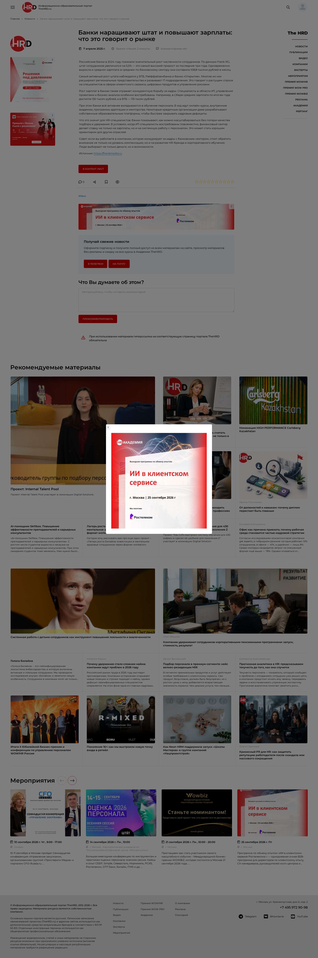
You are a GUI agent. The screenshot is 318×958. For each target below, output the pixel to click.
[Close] (209, 426)
